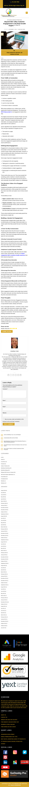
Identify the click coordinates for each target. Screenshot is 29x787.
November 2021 (4, 602)
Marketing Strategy (4, 470)
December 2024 (4, 533)
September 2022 (4, 584)
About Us (3, 714)
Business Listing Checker (8, 724)
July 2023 (3, 567)
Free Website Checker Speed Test (10, 722)
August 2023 (3, 565)
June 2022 (3, 591)
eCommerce (3, 461)
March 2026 (3, 501)
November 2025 (4, 509)
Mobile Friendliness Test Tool (9, 736)
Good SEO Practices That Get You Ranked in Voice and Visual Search (15, 445)
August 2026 (3, 490)
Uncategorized (3, 478)
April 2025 (3, 524)
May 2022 (3, 593)
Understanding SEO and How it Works (11, 437)
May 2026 (3, 496)
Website (4, 412)
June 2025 (3, 520)
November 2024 (4, 535)
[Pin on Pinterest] (18, 375)
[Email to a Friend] (16, 375)
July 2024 (3, 544)
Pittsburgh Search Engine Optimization (11, 741)
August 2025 (3, 516)
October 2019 (3, 623)
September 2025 (4, 514)
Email (4, 406)
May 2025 (3, 522)
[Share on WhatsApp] (8, 375)
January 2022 (3, 599)
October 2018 (3, 625)
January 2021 (3, 619)
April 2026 (3, 499)
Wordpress (3, 483)
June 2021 (3, 610)
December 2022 (4, 578)
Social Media (3, 476)
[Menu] (27, 13)
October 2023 (3, 561)
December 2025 (4, 507)
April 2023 (3, 569)
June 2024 (3, 546)
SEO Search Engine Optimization (7, 474)
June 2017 (3, 627)
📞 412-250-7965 (14, 2)
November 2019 (4, 621)
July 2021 (3, 608)
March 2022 (3, 595)
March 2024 (3, 550)
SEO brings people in (6, 112)
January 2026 (3, 505)
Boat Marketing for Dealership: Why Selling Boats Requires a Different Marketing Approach (15, 442)
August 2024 (3, 541)
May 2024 (3, 548)
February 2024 (3, 552)
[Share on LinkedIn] (20, 375)
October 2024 (3, 537)
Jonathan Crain (21, 29)
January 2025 (3, 531)
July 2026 (3, 492)
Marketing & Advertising (5, 468)
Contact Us (4, 717)
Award (2, 459)
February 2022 (3, 597)
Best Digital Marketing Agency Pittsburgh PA (13, 739)
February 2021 (3, 617)
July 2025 (3, 518)
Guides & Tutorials (4, 465)
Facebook (3, 463)
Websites (2, 480)
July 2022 (3, 589)
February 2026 (3, 503)
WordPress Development (8, 734)
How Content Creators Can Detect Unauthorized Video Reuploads (14, 449)
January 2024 (3, 554)
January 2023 (3, 576)
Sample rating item (5, 328)
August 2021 (3, 606)
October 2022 (3, 582)
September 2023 (4, 563)
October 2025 (3, 511)
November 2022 (4, 580)
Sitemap (3, 743)
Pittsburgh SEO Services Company (7, 472)
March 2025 (3, 526)
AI (1, 457)
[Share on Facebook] (11, 375)
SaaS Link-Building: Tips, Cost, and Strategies (12, 434)
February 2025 (3, 529)
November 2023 (4, 559)
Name (4, 400)
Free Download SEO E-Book (8, 726)
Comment (5, 389)
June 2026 (3, 494)
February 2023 (3, 574)
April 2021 (3, 612)
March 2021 (3, 614)
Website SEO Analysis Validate (9, 719)
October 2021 (3, 604)
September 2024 (4, 539)
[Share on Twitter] (13, 375)
